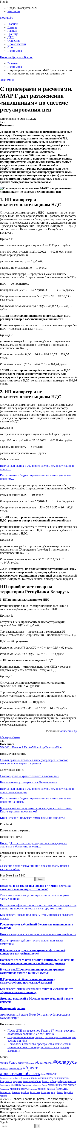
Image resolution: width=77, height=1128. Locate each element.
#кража (63, 1081)
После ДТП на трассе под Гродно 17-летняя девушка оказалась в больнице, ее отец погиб (35, 887)
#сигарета (45, 1092)
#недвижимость (19, 1088)
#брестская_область (20, 1073)
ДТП (10, 37)
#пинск (42, 1088)
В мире (12, 27)
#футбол (68, 1092)
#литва (72, 1081)
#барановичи (44, 1062)
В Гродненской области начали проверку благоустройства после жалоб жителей (27, 981)
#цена (16, 737)
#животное (63, 1078)
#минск (16, 1084)
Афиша (12, 30)
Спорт (11, 47)
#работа (25, 1092)
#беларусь (6, 737)
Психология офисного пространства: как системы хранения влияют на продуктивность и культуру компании (38, 906)
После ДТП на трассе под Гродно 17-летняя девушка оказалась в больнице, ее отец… (33, 844)
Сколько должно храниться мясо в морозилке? (29, 776)
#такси (60, 1092)
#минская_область (31, 1085)
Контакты (13, 11)
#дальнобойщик (40, 1078)
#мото (44, 1085)
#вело (43, 1074)
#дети (52, 1077)
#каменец (27, 1081)
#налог (72, 1085)
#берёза (4, 1068)
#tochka (4, 1062)
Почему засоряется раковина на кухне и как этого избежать (38, 934)
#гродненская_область (10, 1078)
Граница (12, 34)
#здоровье (17, 1081)
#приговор (5, 1092)
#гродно (25, 1078)
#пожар (51, 1088)
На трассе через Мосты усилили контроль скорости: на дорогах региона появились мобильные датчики (37, 961)
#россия (35, 1092)
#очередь (32, 1089)
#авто (13, 1062)
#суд (53, 1092)
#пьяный (16, 1092)
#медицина (5, 1085)
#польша (62, 1088)
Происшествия (16, 44)
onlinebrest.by (68, 731)
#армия (30, 1063)
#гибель (51, 1074)
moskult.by (6, 17)
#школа (3, 1095)
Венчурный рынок (12, 1008)
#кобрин (36, 1081)
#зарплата (6, 1081)
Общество (13, 40)
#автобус (22, 1063)
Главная (12, 24)
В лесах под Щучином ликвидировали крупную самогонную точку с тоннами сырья (32, 971)
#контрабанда (50, 1081)
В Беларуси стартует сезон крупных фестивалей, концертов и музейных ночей (33, 952)
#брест (30, 1067)
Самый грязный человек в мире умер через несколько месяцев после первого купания (34, 761)
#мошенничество (57, 1084)
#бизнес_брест (15, 1068)
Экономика (14, 50)
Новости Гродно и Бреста (16, 57)
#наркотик (4, 1089)
